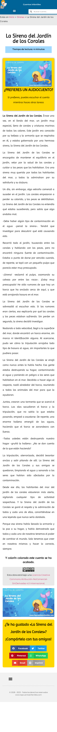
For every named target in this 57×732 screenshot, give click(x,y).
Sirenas (20, 17)
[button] (14, 11)
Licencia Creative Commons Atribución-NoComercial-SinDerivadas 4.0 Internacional (30, 579)
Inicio (11, 17)
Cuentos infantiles (32, 4)
